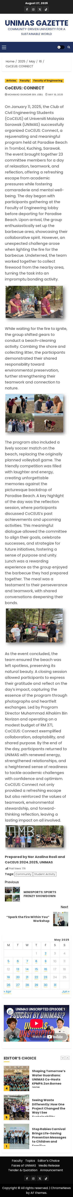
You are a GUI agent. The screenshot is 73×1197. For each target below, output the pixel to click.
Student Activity (44, 874)
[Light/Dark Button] (61, 47)
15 (36, 969)
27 (18, 985)
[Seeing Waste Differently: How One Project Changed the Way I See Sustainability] (16, 1107)
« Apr (7, 991)
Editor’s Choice (49, 1161)
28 (27, 985)
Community (23, 874)
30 (45, 985)
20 (18, 977)
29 (36, 985)
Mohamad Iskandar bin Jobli (25, 94)
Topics (30, 1161)
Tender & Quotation (22, 1170)
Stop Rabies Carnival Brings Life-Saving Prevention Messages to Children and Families (49, 1137)
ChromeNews (61, 1188)
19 (8, 977)
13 (17, 969)
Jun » (65, 991)
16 (45, 969)
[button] (4, 47)
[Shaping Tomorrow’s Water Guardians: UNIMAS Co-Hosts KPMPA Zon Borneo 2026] (16, 1078)
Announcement (51, 1170)
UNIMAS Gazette (36, 23)
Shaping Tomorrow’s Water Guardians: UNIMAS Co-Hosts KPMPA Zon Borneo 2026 (48, 1079)
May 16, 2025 (55, 94)
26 (8, 985)
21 (27, 977)
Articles (11, 80)
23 (45, 977)
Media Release (49, 1165)
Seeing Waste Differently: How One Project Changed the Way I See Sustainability (48, 1108)
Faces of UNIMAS (23, 1165)
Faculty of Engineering (48, 80)
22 (36, 977)
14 (27, 969)
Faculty (25, 80)
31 (55, 985)
